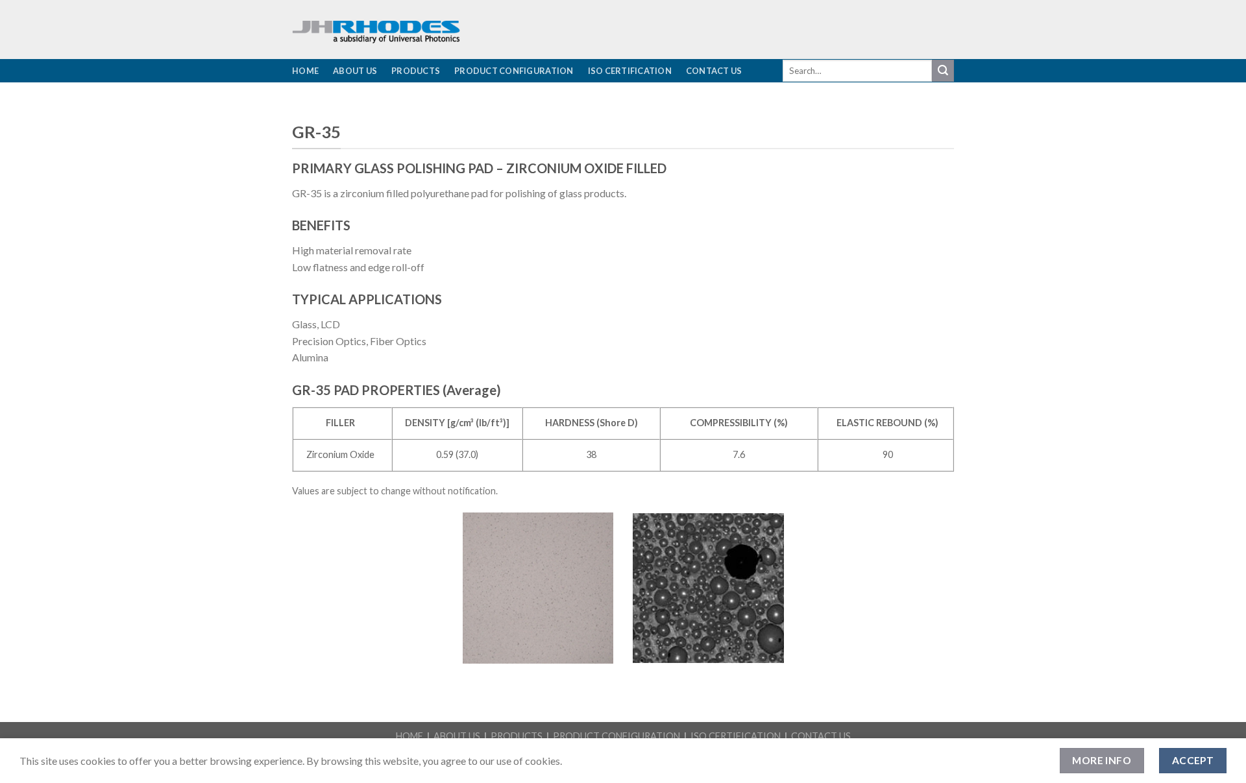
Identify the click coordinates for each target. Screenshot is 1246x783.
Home (305, 71)
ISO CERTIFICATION (735, 735)
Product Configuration (513, 71)
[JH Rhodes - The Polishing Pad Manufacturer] (460, 29)
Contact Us (714, 71)
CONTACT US (821, 735)
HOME (409, 735)
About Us (355, 71)
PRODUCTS (517, 735)
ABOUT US (457, 735)
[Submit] (943, 71)
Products (415, 71)
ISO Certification (630, 71)
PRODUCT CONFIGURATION (616, 735)
